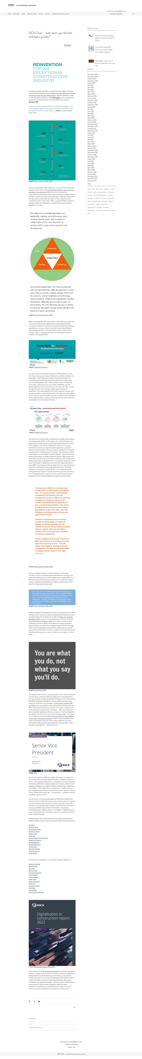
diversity (89, 195)
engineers (90, 198)
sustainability (91, 210)
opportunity (104, 204)
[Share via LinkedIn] (39, 1001)
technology (99, 210)
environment (98, 198)
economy (110, 195)
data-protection (102, 192)
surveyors (106, 207)
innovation (104, 201)
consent (89, 192)
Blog (93, 189)
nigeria (98, 204)
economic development (100, 195)
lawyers (111, 201)
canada (112, 189)
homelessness (96, 201)
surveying (99, 207)
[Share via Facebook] (30, 1001)
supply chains (91, 207)
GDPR (97, 189)
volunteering (107, 210)
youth (89, 213)
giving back (111, 198)
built (101, 189)
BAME (89, 189)
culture (95, 192)
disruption (111, 192)
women (114, 210)
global (89, 201)
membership (91, 204)
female (105, 198)
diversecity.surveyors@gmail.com (117, 11)
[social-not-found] (133, 14)
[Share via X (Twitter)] (34, 1001)
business (106, 189)
